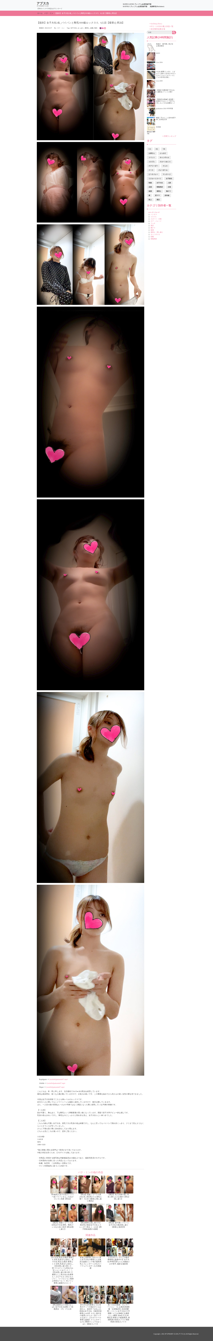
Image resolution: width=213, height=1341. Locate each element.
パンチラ (154, 214)
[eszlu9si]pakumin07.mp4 (58, 1079)
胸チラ (153, 228)
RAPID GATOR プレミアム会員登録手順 (137, 4)
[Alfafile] (103, 28)
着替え (87, 28)
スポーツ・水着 (156, 219)
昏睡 (152, 237)
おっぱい (81, 28)
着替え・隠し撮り (157, 232)
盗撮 (91, 28)
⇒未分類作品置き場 (157, 29)
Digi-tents (56, 1254)
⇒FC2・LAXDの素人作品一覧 (161, 26)
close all (157, 212)
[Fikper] (105, 28)
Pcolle (82, 1301)
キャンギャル (155, 234)
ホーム (40, 13)
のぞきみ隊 (84, 1254)
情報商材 (154, 239)
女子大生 (74, 28)
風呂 (95, 28)
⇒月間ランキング (169, 136)
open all (150, 212)
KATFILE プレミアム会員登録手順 (135, 6)
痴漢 (152, 230)
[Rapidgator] (100, 28)
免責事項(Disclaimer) (157, 6)
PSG (54, 1301)
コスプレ (154, 217)
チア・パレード (156, 221)
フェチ (153, 223)
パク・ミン (48, 13)
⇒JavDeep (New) (155, 24)
